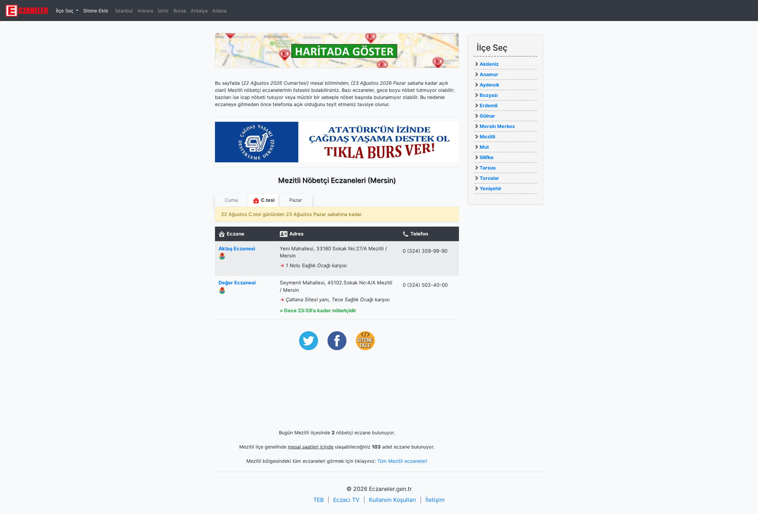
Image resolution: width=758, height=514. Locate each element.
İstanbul (124, 11)
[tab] (231, 200)
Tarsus (488, 168)
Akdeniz (489, 64)
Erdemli (488, 105)
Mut (484, 147)
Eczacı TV (346, 499)
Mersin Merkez (497, 126)
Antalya (199, 11)
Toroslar (489, 178)
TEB (318, 499)
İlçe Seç (65, 11)
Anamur (489, 74)
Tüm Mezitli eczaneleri (402, 461)
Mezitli (487, 137)
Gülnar (487, 116)
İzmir (163, 11)
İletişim (435, 499)
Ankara (145, 11)
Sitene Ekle (95, 11)
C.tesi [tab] (267, 200)
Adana (219, 11)
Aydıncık (489, 85)
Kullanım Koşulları (392, 499)
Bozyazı (489, 95)
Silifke (487, 157)
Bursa (180, 11)
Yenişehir (491, 188)
